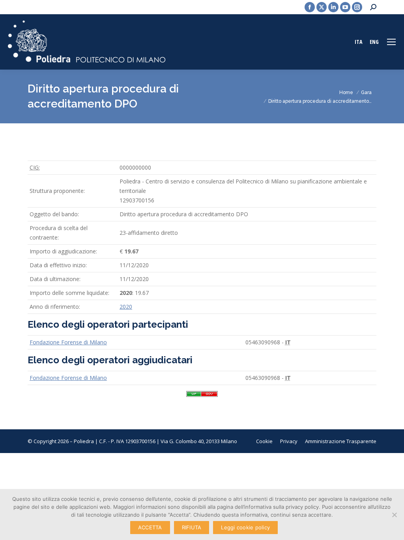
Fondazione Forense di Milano (68, 342)
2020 (126, 306)
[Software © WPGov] (202, 396)
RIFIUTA (192, 527)
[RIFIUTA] (394, 515)
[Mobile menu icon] (391, 42)
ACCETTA (150, 527)
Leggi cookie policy (245, 527)
